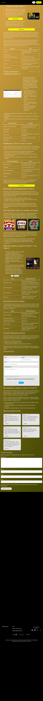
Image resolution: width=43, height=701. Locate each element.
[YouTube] (40, 630)
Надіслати (21, 382)
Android (16, 275)
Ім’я (6, 357)
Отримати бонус (21, 185)
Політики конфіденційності (12, 380)
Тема (6, 361)
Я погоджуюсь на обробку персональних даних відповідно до (20, 379)
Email (23, 357)
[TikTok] (38, 630)
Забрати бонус (15, 18)
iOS (12, 275)
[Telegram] (35, 630)
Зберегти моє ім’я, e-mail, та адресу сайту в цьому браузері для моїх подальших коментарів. (20, 485)
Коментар (3, 457)
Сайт (2, 479)
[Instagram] (32, 630)
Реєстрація (39, 2)
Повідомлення (8, 366)
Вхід (34, 2)
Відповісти (6, 423)
